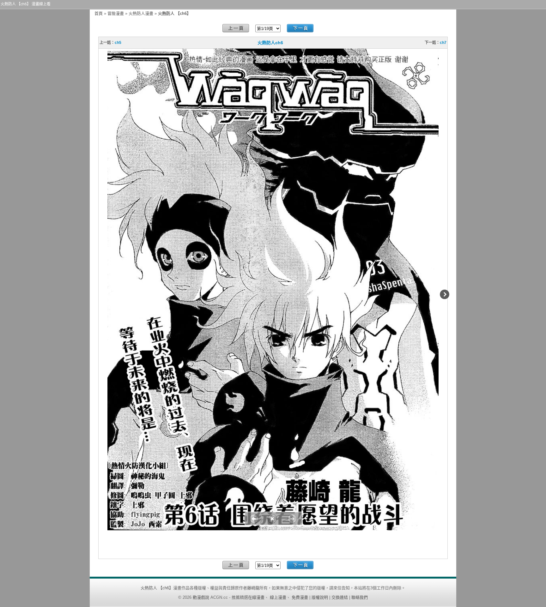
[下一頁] (300, 28)
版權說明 (320, 597)
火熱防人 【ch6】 (157, 588)
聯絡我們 (359, 597)
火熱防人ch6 (270, 42)
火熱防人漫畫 (141, 13)
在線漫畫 (256, 597)
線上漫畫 (278, 597)
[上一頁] (235, 28)
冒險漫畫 (115, 13)
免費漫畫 (300, 597)
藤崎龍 (253, 588)
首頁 (98, 13)
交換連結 (339, 597)
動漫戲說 (201, 597)
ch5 (118, 42)
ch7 (443, 42)
